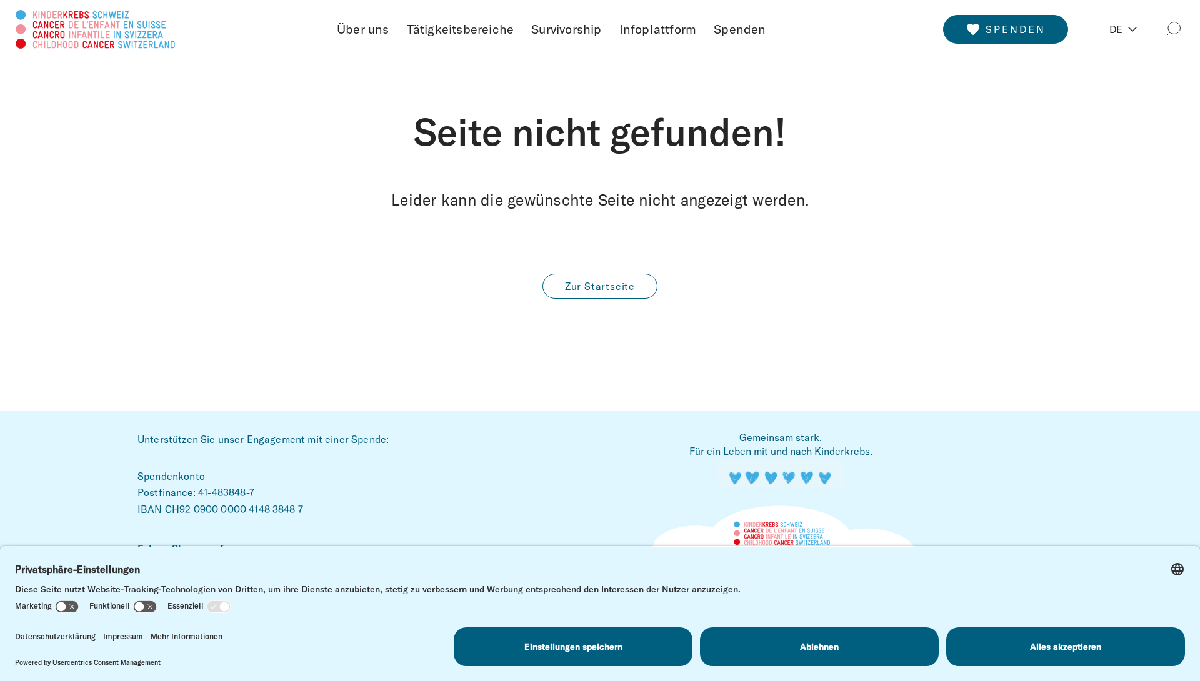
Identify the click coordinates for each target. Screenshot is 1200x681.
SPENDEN (1016, 29)
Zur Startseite (600, 286)
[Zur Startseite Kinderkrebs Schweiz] (96, 27)
